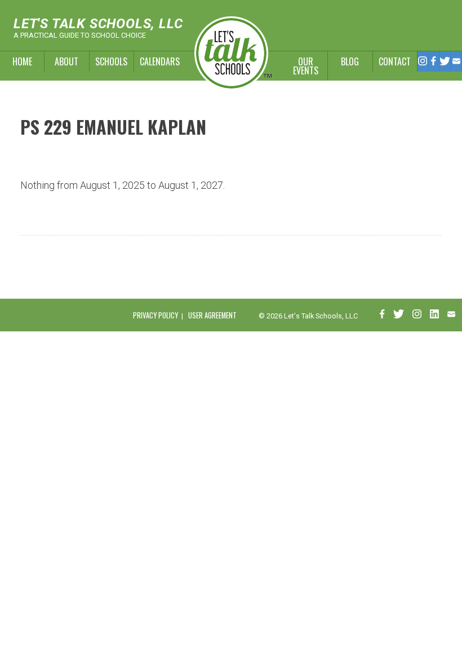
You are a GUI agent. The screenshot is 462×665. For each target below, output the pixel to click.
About (66, 61)
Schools (111, 61)
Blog (350, 61)
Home (22, 61)
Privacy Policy (155, 315)
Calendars (156, 61)
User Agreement (212, 315)
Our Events (305, 66)
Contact (395, 61)
